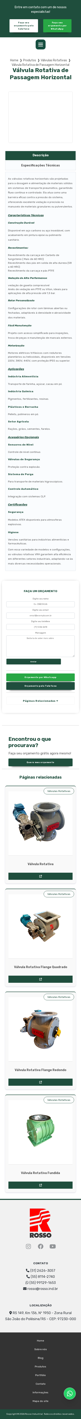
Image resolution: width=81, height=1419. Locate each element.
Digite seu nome (41, 599)
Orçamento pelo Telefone (40, 686)
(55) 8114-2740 (42, 1277)
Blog (40, 1357)
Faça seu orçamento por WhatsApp (57, 25)
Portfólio (40, 1375)
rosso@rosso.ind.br (42, 1289)
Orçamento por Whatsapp (40, 677)
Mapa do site (40, 1401)
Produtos (29, 60)
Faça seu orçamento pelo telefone (24, 25)
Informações (40, 1392)
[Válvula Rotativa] (40, 823)
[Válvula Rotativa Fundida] (40, 1132)
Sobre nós (40, 1349)
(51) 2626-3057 (42, 1271)
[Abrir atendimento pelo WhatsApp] (70, 1393)
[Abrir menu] (41, 44)
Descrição (41, 155)
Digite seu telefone (40, 621)
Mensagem (40, 633)
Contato (41, 1383)
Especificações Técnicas (40, 165)
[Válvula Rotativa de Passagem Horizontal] (40, 117)
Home (14, 60)
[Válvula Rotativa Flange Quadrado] (40, 926)
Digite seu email (40, 610)
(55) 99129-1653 (42, 1283)
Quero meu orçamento (40, 762)
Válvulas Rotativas (54, 60)
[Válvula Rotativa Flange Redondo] (40, 1029)
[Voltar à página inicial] (40, 1223)
